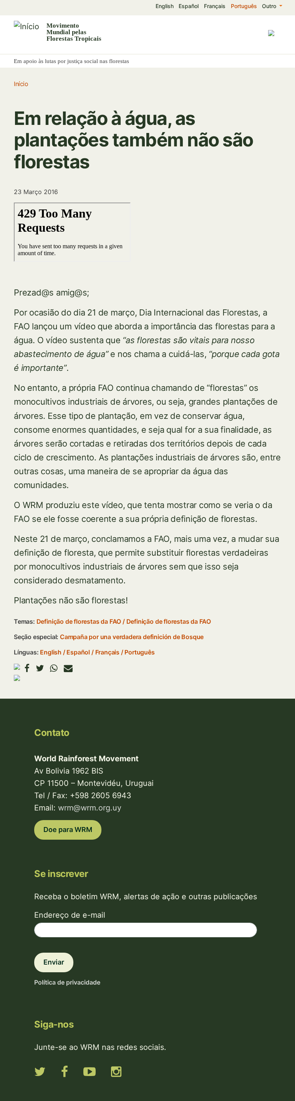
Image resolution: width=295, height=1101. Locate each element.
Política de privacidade (67, 982)
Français (214, 6)
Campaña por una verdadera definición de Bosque (132, 637)
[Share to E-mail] (68, 668)
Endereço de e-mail (69, 915)
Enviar (53, 962)
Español (189, 6)
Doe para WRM (67, 829)
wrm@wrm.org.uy (89, 807)
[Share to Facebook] (27, 668)
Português (244, 6)
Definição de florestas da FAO (78, 621)
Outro (270, 6)
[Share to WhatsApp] (54, 668)
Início (21, 84)
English (165, 6)
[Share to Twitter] (40, 668)
